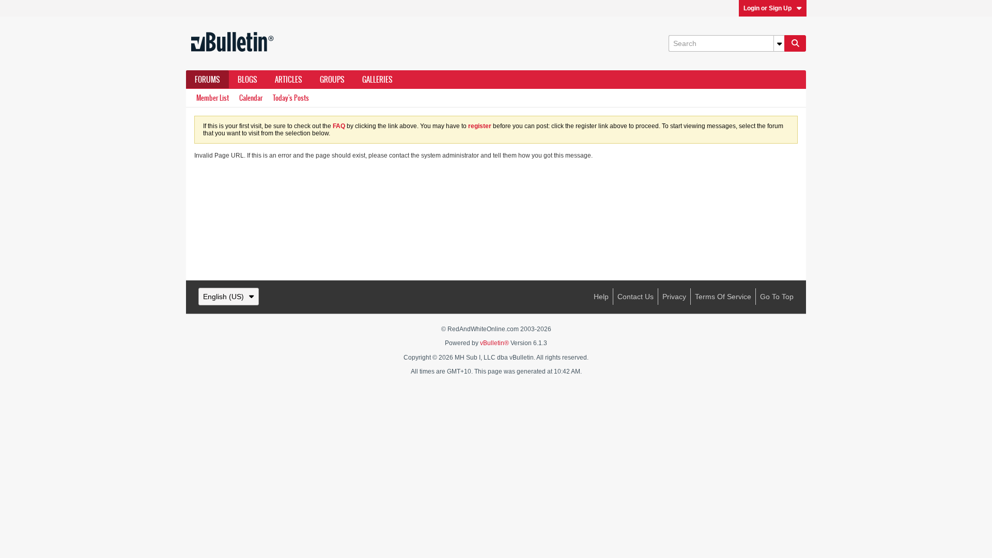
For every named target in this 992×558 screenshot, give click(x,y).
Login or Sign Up (767, 8)
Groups (332, 79)
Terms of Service (723, 296)
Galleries (377, 79)
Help (601, 296)
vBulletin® (494, 343)
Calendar (250, 98)
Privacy (674, 296)
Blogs (247, 79)
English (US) (223, 296)
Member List (212, 98)
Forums (207, 79)
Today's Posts (291, 98)
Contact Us (635, 296)
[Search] (795, 43)
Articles (288, 79)
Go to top (777, 296)
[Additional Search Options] (779, 43)
